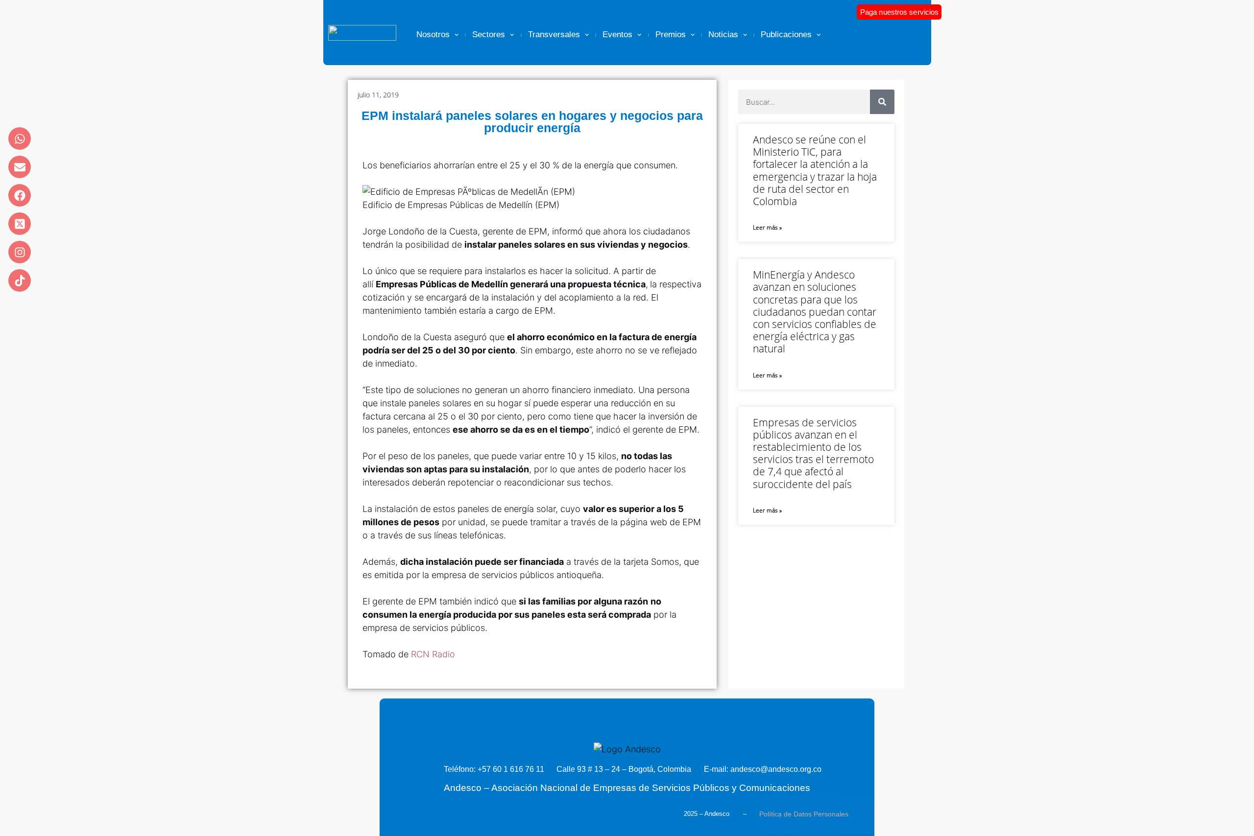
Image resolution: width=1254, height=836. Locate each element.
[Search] (882, 102)
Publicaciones (786, 34)
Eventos (617, 34)
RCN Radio (433, 654)
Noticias (723, 34)
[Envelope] (19, 167)
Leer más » (767, 227)
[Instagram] (19, 252)
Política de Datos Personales (803, 814)
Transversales (554, 34)
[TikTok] (19, 280)
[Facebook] (19, 195)
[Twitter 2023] (19, 223)
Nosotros (433, 34)
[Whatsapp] (19, 138)
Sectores (488, 34)
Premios (670, 34)
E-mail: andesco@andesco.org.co (762, 769)
